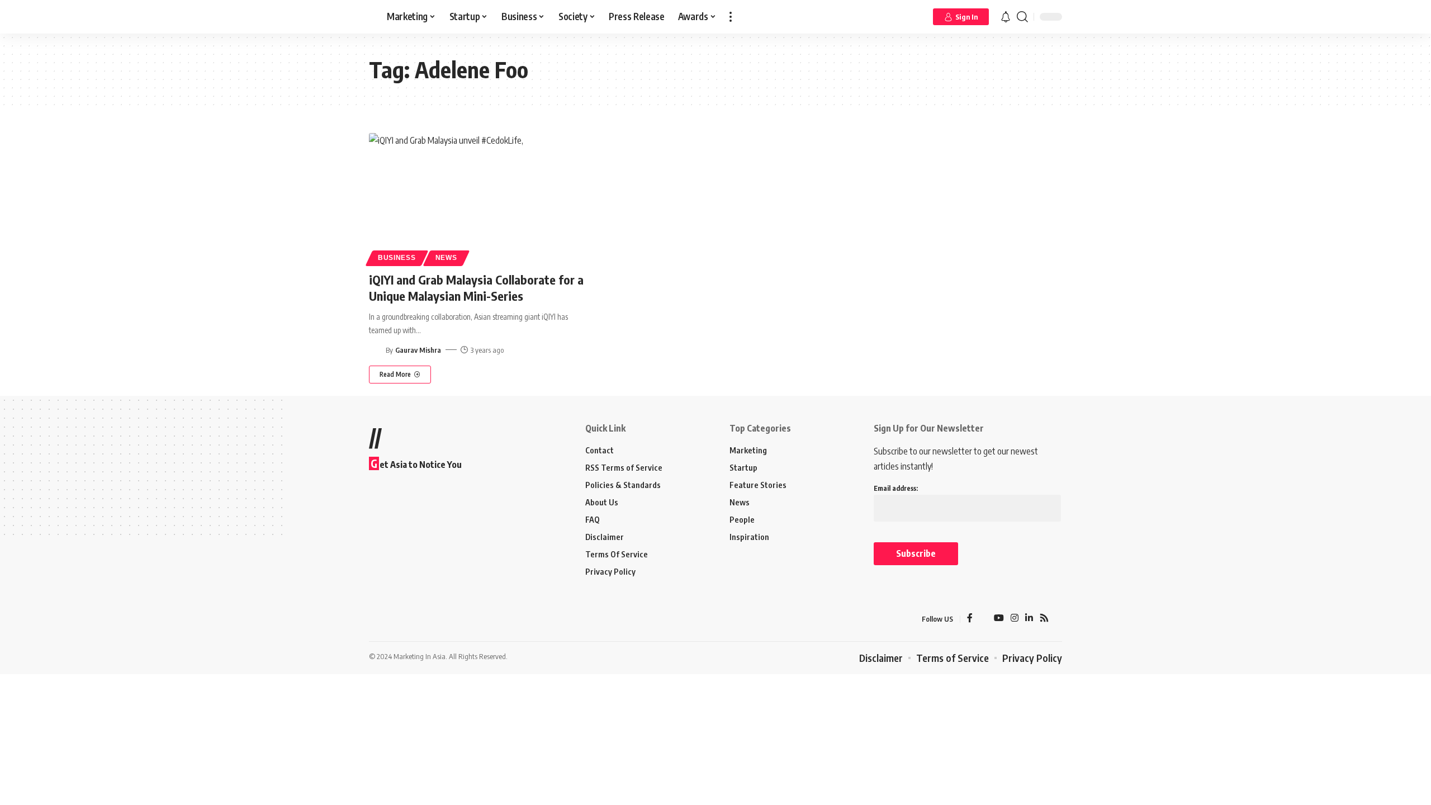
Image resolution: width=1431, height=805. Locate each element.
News (446, 257)
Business (397, 257)
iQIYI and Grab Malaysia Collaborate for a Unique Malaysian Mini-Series (476, 288)
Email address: (896, 488)
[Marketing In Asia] (393, 619)
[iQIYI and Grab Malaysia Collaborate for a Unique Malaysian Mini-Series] (477, 198)
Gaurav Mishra (418, 349)
